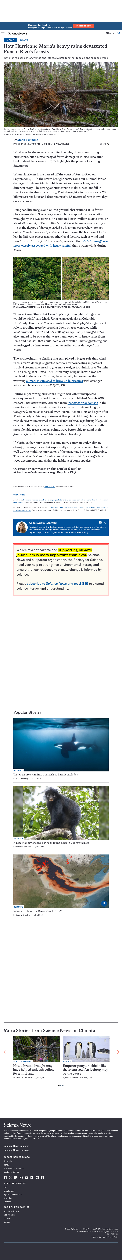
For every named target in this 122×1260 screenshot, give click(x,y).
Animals (18, 770)
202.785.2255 (112, 1234)
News (10, 40)
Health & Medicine (22, 1061)
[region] (61, 1062)
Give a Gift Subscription (14, 1168)
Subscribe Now (83, 26)
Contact (7, 1201)
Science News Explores (16, 1145)
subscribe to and (57, 583)
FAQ (5, 1187)
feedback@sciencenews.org (36, 472)
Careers (7, 1222)
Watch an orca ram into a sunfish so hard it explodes (45, 775)
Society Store (9, 1215)
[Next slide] (116, 1052)
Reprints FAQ (66, 472)
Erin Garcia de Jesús (24, 1078)
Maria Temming (27, 140)
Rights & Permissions (13, 1194)
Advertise (8, 1198)
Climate (24, 40)
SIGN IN (110, 33)
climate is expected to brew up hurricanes (54, 381)
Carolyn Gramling (23, 915)
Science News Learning (16, 1150)
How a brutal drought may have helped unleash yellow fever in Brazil (33, 1069)
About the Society (11, 1211)
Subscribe (8, 1161)
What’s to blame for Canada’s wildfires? (37, 911)
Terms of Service (98, 1237)
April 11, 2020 (49, 486)
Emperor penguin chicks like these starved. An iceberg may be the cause (85, 1069)
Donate (7, 1218)
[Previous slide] (6, 1052)
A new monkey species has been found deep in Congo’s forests (51, 843)
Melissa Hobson (71, 1078)
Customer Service (11, 1172)
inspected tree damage (83, 403)
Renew (6, 1165)
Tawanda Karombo (23, 847)
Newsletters (9, 1191)
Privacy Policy (112, 1237)
